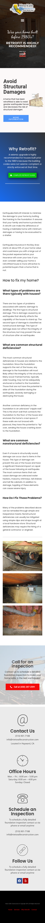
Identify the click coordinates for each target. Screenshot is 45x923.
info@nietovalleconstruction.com (23, 739)
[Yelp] (25, 881)
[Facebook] (19, 881)
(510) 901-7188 (22, 831)
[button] (22, 20)
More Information (16, 118)
